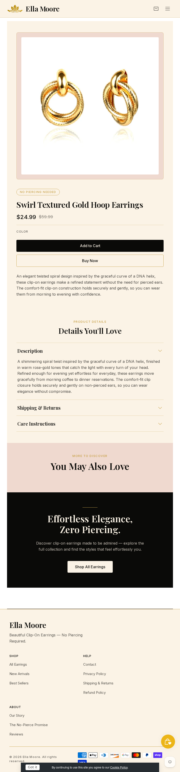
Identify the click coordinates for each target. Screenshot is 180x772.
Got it (32, 767)
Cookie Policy (119, 767)
